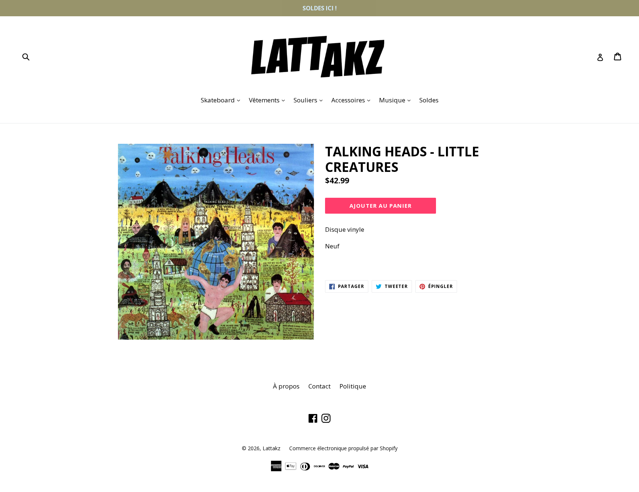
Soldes (429, 100)
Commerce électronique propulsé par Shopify (343, 448)
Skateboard (222, 99)
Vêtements (268, 99)
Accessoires (352, 99)
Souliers (310, 99)
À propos (286, 386)
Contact (319, 386)
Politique (352, 386)
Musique (396, 99)
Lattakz (271, 448)
